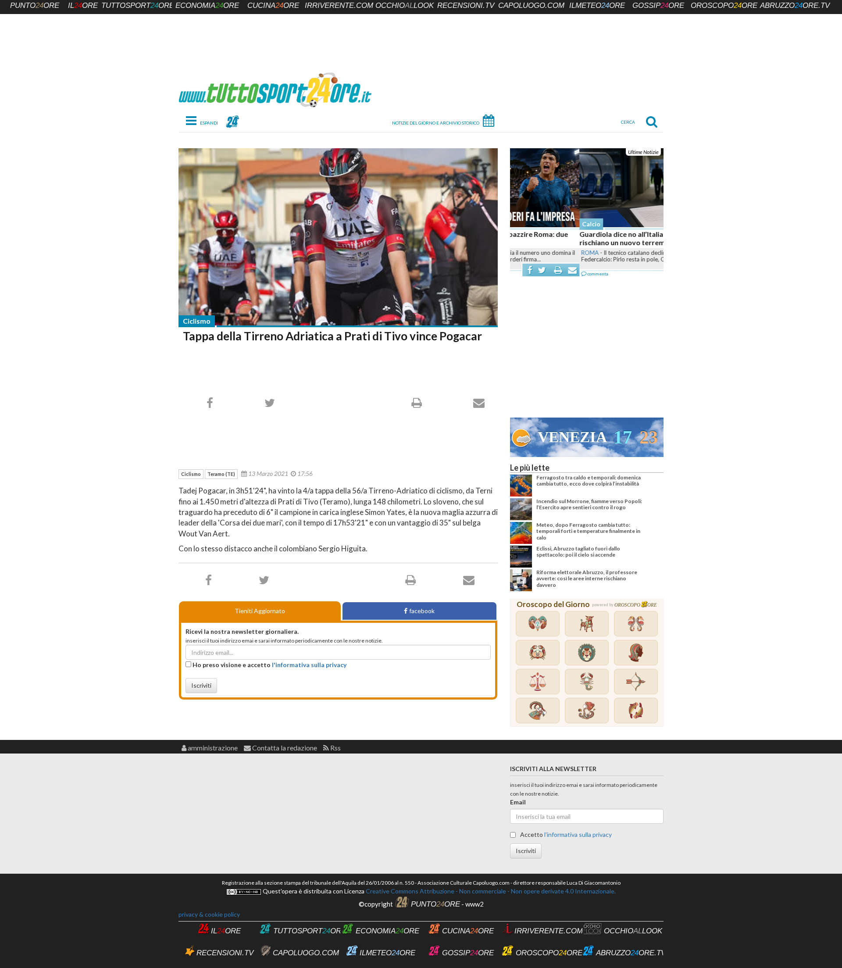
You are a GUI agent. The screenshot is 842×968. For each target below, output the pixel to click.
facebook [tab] (422, 610)
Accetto (565, 834)
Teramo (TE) (221, 474)
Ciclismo (196, 321)
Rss (335, 747)
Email (518, 802)
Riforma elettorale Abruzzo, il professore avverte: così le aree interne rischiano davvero (586, 578)
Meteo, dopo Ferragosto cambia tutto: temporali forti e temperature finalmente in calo (588, 531)
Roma (520, 252)
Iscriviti (201, 685)
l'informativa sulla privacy (309, 664)
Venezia (572, 437)
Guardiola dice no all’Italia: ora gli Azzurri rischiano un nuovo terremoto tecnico (576, 238)
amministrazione (212, 747)
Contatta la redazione (284, 747)
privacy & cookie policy (209, 914)
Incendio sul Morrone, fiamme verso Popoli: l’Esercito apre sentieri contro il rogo (589, 504)
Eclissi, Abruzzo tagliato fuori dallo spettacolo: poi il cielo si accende (578, 551)
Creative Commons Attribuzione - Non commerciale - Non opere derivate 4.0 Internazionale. (490, 891)
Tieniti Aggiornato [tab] (260, 610)
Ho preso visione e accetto (268, 664)
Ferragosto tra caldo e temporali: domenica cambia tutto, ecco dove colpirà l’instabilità (588, 480)
